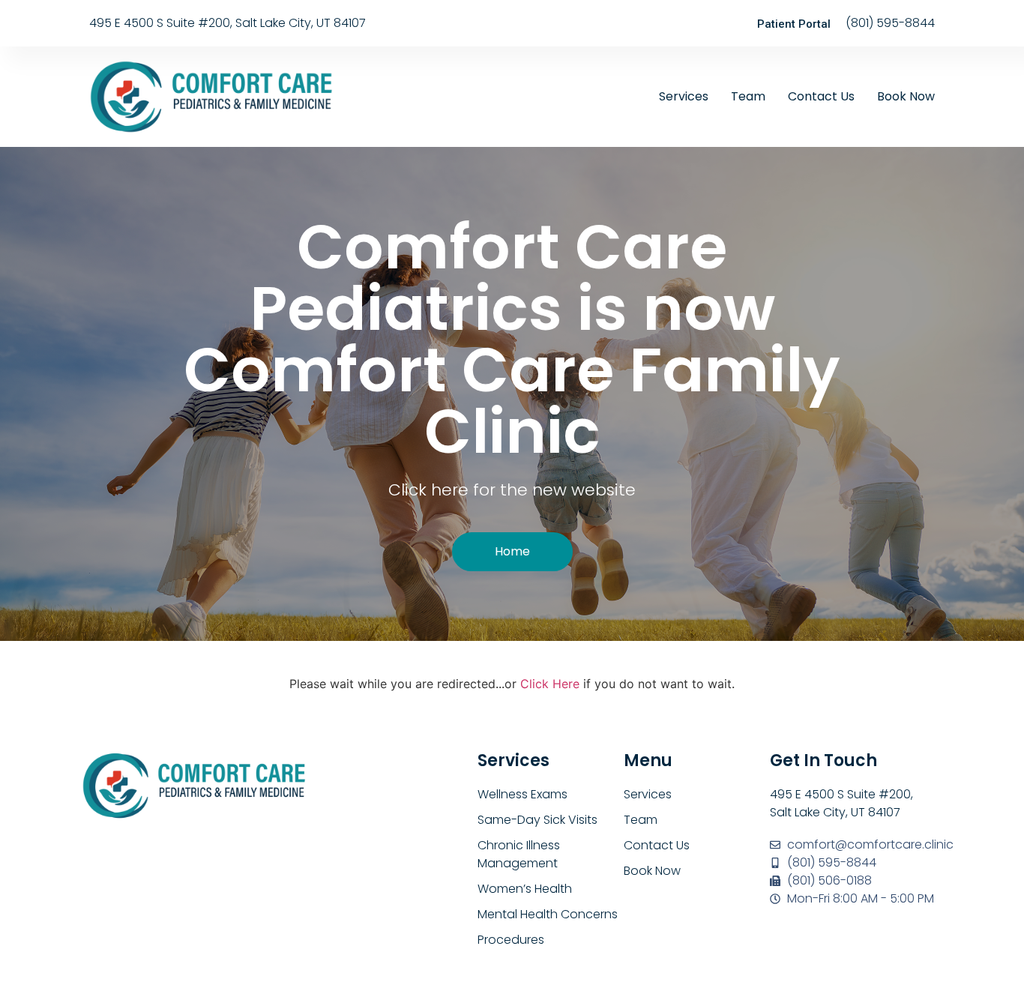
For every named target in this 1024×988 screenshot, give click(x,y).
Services (683, 96)
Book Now (906, 96)
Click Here (549, 683)
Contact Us (821, 96)
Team (748, 96)
